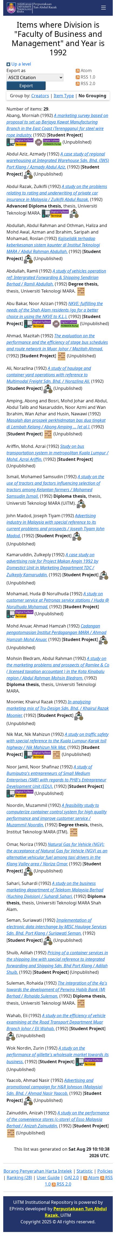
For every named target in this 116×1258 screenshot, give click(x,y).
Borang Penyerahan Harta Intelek (38, 1171)
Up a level (20, 64)
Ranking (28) (19, 1178)
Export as (16, 70)
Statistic (85, 1171)
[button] (26, 85)
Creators (40, 96)
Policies (105, 1171)
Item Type (64, 96)
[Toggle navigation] (104, 8)
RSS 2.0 (87, 83)
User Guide (48, 1178)
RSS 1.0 (87, 77)
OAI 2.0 (71, 1178)
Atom (86, 70)
